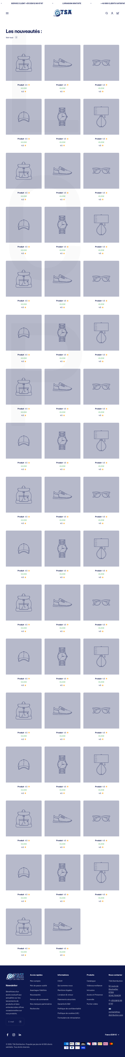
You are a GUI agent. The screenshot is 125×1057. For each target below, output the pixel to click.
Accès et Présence (95, 994)
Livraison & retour (65, 994)
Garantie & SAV (64, 1004)
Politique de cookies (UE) (68, 1013)
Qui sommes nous (65, 985)
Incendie (90, 999)
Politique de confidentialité (69, 1008)
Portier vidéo (92, 1004)
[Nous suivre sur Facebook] (7, 1034)
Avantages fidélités (38, 990)
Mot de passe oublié (38, 985)
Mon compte (35, 981)
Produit (21, 85)
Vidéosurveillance (94, 985)
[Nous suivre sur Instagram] (13, 1034)
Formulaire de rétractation (69, 1017)
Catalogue (91, 981)
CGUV (60, 981)
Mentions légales (65, 990)
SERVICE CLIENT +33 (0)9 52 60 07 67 (27, 3)
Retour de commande (39, 999)
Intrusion (91, 990)
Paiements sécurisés (67, 999)
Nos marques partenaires (41, 1004)
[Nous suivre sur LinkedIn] (20, 1034)
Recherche (34, 1008)
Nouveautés (35, 994)
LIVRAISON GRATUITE (71, 3)
